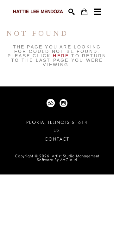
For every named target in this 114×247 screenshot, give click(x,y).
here (61, 55)
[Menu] (97, 12)
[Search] (71, 12)
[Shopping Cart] (84, 12)
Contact (57, 139)
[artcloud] (51, 103)
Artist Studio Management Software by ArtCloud (68, 158)
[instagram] (63, 103)
